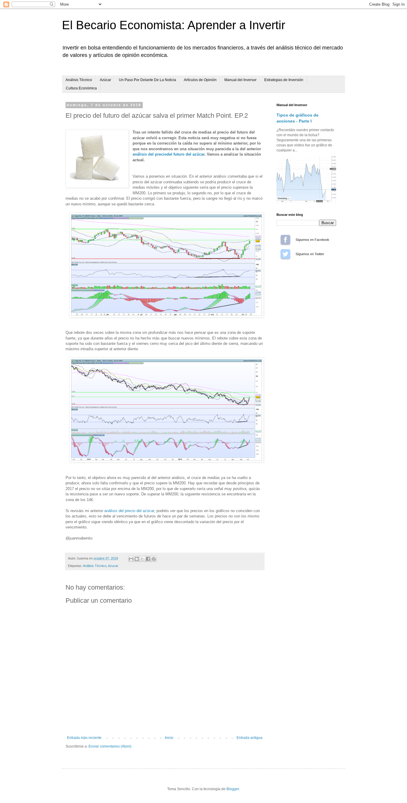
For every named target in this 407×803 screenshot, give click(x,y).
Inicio (169, 738)
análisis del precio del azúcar (129, 511)
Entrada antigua (249, 738)
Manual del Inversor (240, 80)
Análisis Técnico (79, 80)
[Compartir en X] (142, 559)
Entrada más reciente (84, 738)
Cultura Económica (81, 88)
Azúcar (105, 80)
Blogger (232, 789)
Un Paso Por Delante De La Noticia (147, 80)
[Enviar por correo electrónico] (131, 559)
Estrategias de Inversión (283, 80)
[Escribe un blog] (137, 559)
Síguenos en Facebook (285, 239)
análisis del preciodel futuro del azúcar (168, 154)
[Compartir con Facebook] (148, 559)
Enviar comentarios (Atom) (109, 746)
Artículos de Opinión (200, 80)
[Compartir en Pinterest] (154, 559)
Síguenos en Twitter (285, 254)
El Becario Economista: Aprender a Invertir (173, 25)
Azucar (113, 566)
